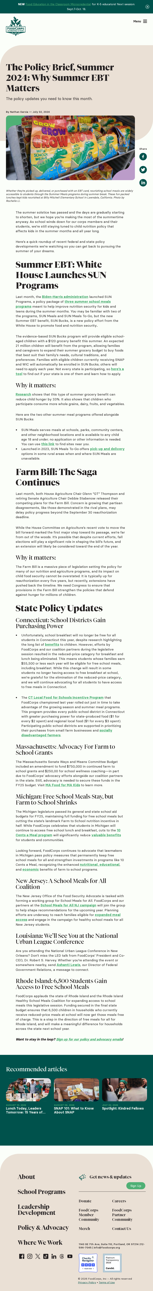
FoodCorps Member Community (89, 1215)
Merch (84, 1228)
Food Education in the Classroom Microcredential (58, 4)
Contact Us (121, 1228)
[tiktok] (45, 1256)
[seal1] (88, 1263)
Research (23, 394)
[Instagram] (29, 1256)
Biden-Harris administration (65, 297)
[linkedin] (53, 1256)
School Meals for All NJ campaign (68, 905)
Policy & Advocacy (43, 1227)
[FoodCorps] (16, 26)
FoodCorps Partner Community (122, 1215)
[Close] (147, 7)
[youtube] (69, 1256)
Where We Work (40, 1242)
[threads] (61, 1256)
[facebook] (21, 1256)
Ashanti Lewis (68, 965)
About (26, 1176)
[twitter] (37, 1256)
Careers (119, 1201)
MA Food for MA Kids (63, 785)
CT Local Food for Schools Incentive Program (66, 698)
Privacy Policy (87, 1282)
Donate (85, 1201)
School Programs (41, 1191)
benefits (52, 645)
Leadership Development (36, 1209)
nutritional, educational (99, 865)
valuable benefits (106, 835)
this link (47, 444)
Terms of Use (107, 1282)
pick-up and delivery (107, 449)
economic (30, 869)
